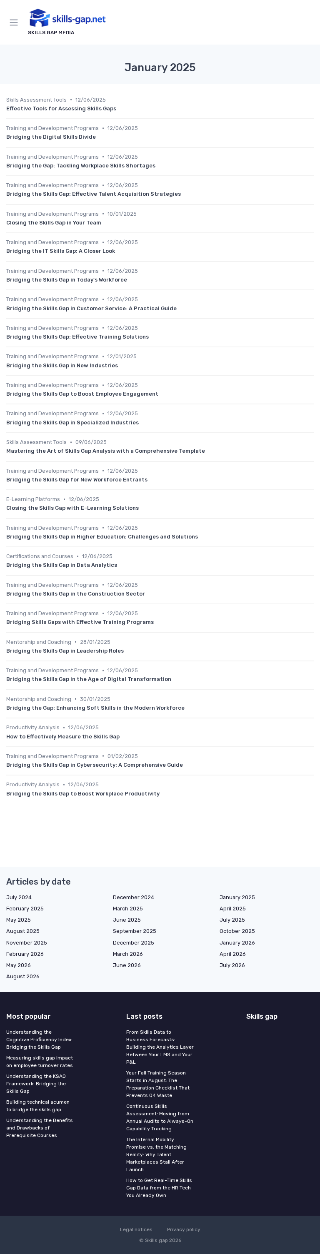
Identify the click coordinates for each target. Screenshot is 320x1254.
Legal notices (136, 1229)
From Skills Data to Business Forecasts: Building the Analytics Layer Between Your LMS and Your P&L (160, 1047)
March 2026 (128, 954)
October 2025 (237, 931)
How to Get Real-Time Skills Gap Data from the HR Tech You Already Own (159, 1187)
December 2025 (133, 943)
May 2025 (18, 920)
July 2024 (19, 897)
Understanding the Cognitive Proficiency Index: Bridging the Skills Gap (39, 1039)
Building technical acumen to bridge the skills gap (38, 1105)
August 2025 (23, 931)
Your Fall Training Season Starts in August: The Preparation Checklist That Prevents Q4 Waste (158, 1084)
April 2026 (233, 954)
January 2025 (237, 897)
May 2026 (18, 965)
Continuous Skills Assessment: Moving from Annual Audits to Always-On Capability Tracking (159, 1117)
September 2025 (134, 931)
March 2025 (128, 908)
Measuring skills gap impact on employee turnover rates (39, 1061)
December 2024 (133, 897)
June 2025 (127, 920)
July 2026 (232, 965)
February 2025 (25, 908)
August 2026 (23, 976)
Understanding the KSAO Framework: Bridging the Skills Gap (36, 1083)
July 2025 (232, 920)
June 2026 (127, 965)
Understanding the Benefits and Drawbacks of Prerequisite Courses (39, 1127)
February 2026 (25, 954)
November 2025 (26, 943)
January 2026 (237, 943)
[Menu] (15, 22)
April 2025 (233, 908)
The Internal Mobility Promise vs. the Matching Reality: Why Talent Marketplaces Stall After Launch (156, 1154)
